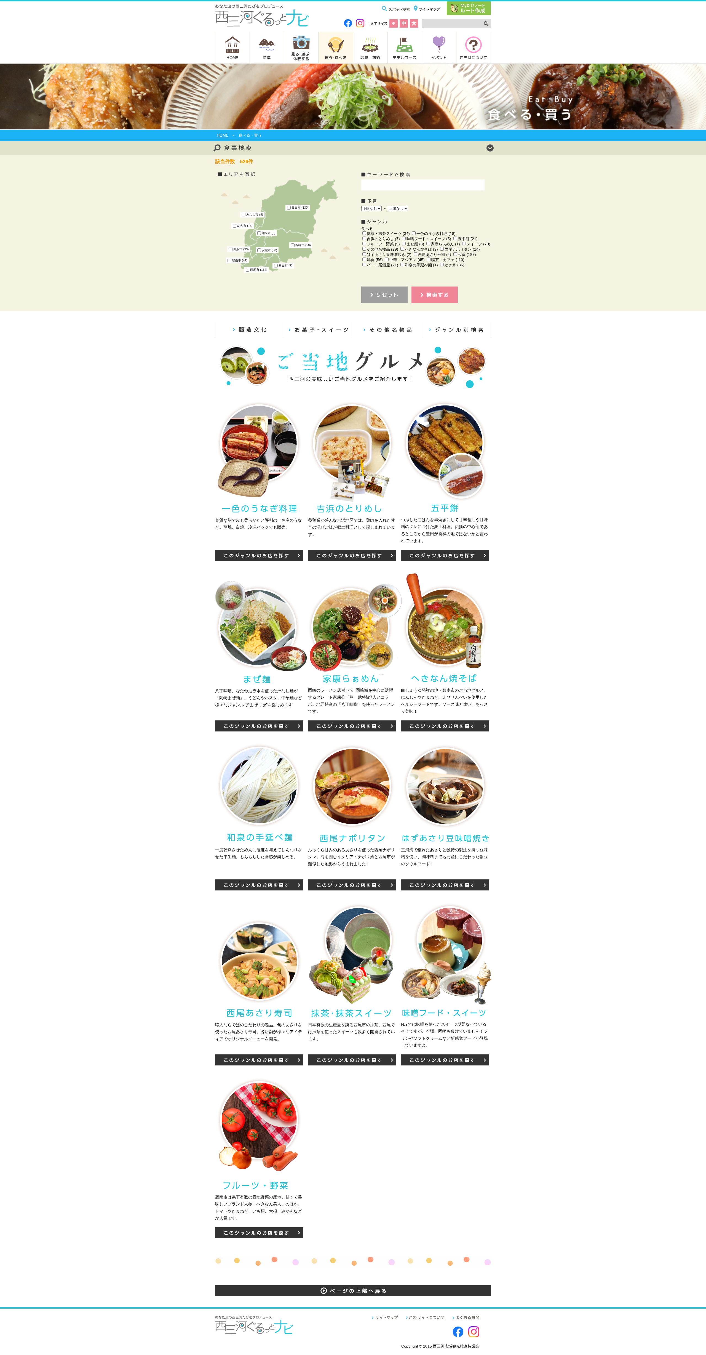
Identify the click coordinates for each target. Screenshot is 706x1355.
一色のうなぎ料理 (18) (436, 233)
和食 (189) (467, 254)
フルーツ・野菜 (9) (383, 244)
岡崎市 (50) (303, 245)
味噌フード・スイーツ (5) (429, 239)
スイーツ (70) (478, 244)
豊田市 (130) (300, 207)
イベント (439, 57)
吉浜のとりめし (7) (383, 239)
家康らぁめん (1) (445, 244)
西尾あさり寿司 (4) (434, 254)
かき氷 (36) (454, 265)
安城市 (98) (269, 250)
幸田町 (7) (285, 265)
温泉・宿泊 (370, 57)
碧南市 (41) (239, 260)
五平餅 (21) (468, 239)
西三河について (474, 57)
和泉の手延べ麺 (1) (421, 265)
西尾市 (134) (258, 269)
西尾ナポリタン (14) (462, 249)
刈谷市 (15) (245, 225)
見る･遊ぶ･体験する (301, 56)
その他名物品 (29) (382, 249)
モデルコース (404, 57)
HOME (232, 57)
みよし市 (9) (254, 214)
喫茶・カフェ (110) (447, 260)
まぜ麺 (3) (415, 244)
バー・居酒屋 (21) (382, 265)
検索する (437, 294)
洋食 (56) (375, 260)
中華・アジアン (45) (407, 260)
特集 (267, 57)
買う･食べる (336, 57)
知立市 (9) (269, 233)
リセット (387, 294)
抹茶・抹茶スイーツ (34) (388, 233)
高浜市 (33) (241, 249)
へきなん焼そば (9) (421, 249)
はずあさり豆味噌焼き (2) (389, 254)
